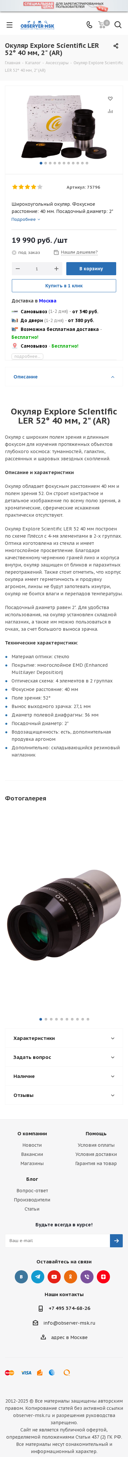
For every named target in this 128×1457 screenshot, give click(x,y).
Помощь (96, 1133)
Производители (32, 1200)
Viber (87, 1276)
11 (87, 163)
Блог (32, 1179)
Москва (47, 301)
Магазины (32, 1163)
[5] (40, 187)
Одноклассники (70, 1276)
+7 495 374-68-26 (69, 1308)
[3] (28, 187)
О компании (32, 1133)
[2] (21, 187)
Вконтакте (21, 1276)
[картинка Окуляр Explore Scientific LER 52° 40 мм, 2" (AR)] (64, 127)
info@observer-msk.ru (69, 1323)
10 (82, 163)
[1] (15, 187)
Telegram (37, 1276)
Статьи (32, 1209)
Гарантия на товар (96, 1163)
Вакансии (32, 1154)
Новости (32, 1145)
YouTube (54, 1276)
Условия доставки (96, 1154)
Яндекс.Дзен (103, 1276)
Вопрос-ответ (32, 1191)
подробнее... (27, 356)
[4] (34, 187)
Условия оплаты (96, 1145)
